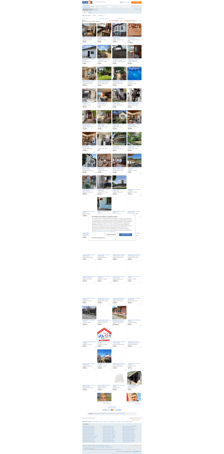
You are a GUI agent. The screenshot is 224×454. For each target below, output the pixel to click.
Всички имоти (86, 6)
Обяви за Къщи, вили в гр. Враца (128, 433)
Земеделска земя (104, 413)
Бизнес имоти (109, 413)
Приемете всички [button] (125, 234)
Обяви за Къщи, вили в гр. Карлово (108, 440)
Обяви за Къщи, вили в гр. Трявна (108, 433)
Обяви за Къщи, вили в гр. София (88, 426)
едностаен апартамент (95, 421)
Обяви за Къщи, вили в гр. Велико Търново (130, 429)
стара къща (131, 421)
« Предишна (104, 409)
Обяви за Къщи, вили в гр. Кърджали (109, 436)
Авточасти (108, 445)
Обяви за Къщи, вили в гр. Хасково (108, 430)
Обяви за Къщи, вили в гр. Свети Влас (109, 434)
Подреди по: (122, 20)
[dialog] (112, 227)
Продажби (92, 6)
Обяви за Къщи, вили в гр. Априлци (108, 441)
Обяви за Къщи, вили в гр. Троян (88, 440)
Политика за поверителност (110, 231)
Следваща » (118, 409)
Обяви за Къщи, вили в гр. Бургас (108, 427)
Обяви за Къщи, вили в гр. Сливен (128, 441)
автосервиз (118, 421)
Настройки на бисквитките (97, 231)
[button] (98, 237)
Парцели (99, 413)
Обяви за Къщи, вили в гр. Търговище (109, 437)
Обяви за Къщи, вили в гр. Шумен (88, 429)
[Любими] (121, 2)
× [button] (133, 215)
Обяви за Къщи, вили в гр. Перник (88, 430)
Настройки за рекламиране (103, 230)
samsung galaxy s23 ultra (124, 421)
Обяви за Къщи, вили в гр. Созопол (128, 430)
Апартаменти (95, 413)
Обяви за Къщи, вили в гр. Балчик (108, 429)
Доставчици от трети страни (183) (110, 224)
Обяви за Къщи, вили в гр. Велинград (129, 436)
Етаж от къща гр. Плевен (104, 18)
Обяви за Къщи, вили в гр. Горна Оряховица (90, 436)
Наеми (97, 6)
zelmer (115, 421)
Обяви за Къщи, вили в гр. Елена (88, 434)
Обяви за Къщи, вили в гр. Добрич (88, 433)
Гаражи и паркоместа (116, 413)
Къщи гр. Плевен (86, 18)
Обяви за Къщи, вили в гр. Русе (128, 427)
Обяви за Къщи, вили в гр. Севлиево (129, 437)
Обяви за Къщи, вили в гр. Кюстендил (89, 441)
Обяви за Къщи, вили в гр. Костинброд (89, 437)
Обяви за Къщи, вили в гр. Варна (108, 426)
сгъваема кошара (111, 421)
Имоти (94, 15)
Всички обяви (87, 15)
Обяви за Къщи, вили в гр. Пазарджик (129, 440)
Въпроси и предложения (136, 445)
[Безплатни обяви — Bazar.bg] (87, 2)
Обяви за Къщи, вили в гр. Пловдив (89, 427)
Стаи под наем (122, 413)
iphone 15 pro (106, 421)
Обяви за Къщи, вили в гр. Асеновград (129, 434)
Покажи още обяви (112, 407)
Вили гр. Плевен (121, 18)
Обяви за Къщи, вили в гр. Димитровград (129, 426)
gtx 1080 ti (101, 421)
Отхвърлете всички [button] (111, 234)
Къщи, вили (101, 15)
